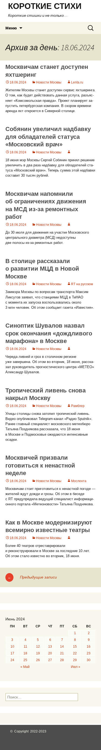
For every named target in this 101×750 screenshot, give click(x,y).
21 (62, 653)
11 (25, 646)
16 (88, 646)
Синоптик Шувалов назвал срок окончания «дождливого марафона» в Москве (48, 333)
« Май (25, 667)
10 (12, 646)
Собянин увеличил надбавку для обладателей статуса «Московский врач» (48, 137)
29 (75, 660)
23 (88, 653)
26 (38, 660)
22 (75, 653)
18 (25, 653)
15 (75, 646)
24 (12, 660)
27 (50, 660)
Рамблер (78, 406)
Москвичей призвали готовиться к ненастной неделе (40, 465)
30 (88, 660)
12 (38, 646)
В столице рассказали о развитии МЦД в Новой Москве (42, 269)
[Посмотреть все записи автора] (69, 152)
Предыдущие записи (32, 577)
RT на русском (82, 284)
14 (62, 646)
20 (50, 653)
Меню (11, 28)
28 (62, 660)
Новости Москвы (48, 82)
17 (12, 653)
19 (38, 653)
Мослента (78, 481)
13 (50, 646)
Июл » (75, 667)
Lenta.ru (77, 82)
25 (25, 660)
